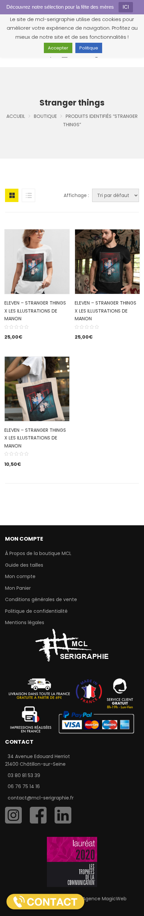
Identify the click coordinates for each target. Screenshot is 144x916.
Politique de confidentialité (36, 611)
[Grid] (11, 195)
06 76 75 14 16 (24, 786)
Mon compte (20, 576)
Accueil (15, 116)
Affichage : (76, 195)
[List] (28, 195)
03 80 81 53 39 (24, 775)
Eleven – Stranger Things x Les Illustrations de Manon (35, 311)
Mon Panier (18, 588)
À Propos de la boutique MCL (38, 553)
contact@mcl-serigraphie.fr (41, 797)
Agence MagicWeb (104, 898)
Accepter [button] (58, 48)
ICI (126, 7)
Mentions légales (24, 622)
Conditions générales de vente (41, 599)
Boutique (45, 116)
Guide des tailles (24, 565)
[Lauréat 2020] (72, 861)
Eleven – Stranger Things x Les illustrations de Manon (105, 311)
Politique (88, 48)
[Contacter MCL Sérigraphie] (45, 901)
